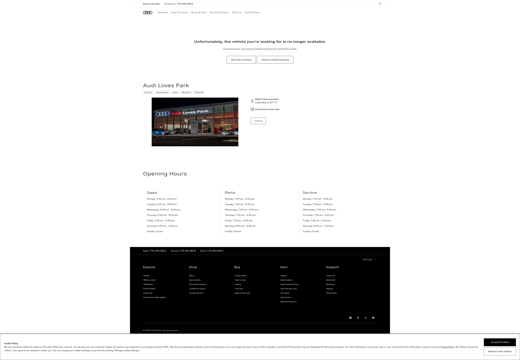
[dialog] (260, 347)
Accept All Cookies (500, 342)
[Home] (147, 12)
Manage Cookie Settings (500, 351)
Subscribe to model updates (154, 297)
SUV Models (148, 284)
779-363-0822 (185, 3)
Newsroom (330, 284)
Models (146, 276)
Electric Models (149, 289)
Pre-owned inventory (197, 284)
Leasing (238, 284)
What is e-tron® (149, 280)
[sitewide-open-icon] (380, 4)
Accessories (285, 293)
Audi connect (286, 297)
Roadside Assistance (289, 302)
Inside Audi (147, 293)
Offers (191, 276)
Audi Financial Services (290, 284)
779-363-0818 (187, 250)
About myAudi (286, 280)
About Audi (330, 280)
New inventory (195, 280)
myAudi (284, 276)
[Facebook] (350, 318)
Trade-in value (240, 280)
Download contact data (267, 109)
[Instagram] (365, 318)
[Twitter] (358, 318)
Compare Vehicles (196, 293)
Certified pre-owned (197, 289)
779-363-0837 (215, 250)
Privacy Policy (331, 293)
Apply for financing (242, 293)
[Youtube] (373, 318)
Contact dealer (241, 276)
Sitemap (329, 289)
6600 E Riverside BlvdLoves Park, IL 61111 (266, 101)
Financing (239, 289)
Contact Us (330, 276)
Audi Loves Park (151, 3)
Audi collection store (289, 289)
